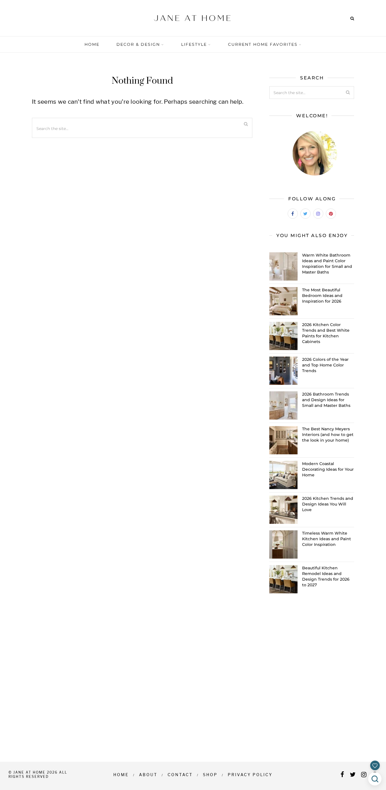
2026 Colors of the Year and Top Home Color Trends (325, 365)
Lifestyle (194, 44)
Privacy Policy (250, 774)
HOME (91, 44)
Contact (180, 774)
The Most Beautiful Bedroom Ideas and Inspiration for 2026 (322, 295)
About (148, 774)
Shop (210, 774)
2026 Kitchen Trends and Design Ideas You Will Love (327, 504)
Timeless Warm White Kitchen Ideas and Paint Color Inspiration (326, 539)
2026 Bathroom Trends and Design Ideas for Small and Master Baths (326, 400)
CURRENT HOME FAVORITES (263, 44)
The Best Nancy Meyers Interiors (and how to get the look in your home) (328, 434)
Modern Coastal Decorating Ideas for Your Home (328, 469)
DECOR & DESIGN (138, 44)
